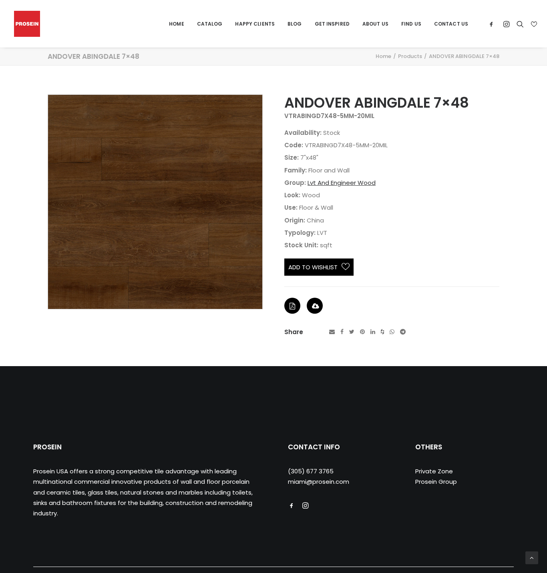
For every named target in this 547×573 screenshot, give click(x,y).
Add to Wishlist (313, 267)
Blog (295, 23)
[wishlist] (533, 24)
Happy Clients (255, 23)
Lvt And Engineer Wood (342, 182)
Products (410, 56)
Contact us (451, 23)
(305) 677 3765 (311, 471)
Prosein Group (436, 481)
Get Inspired (332, 23)
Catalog (210, 23)
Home (176, 23)
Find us (411, 23)
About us (375, 23)
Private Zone (434, 471)
